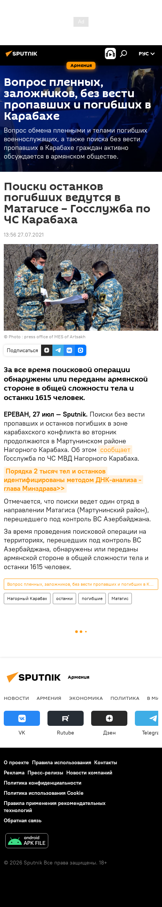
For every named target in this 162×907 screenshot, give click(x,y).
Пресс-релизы (45, 772)
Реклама (14, 772)
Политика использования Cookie (44, 792)
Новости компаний (89, 772)
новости (16, 698)
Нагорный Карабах (27, 598)
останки (64, 598)
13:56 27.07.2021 (24, 234)
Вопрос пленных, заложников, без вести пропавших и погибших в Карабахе (82, 584)
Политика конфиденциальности (42, 782)
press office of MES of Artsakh (55, 336)
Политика (124, 698)
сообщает (115, 449)
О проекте (16, 762)
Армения (49, 698)
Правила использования (61, 762)
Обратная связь (22, 820)
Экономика (86, 698)
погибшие (92, 598)
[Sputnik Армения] (22, 56)
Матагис (120, 598)
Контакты (105, 762)
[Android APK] (26, 841)
